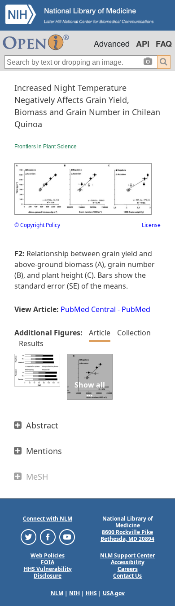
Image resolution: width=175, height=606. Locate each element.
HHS (91, 593)
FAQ (164, 43)
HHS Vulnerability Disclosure (48, 572)
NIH (74, 593)
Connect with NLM (47, 518)
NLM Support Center (127, 555)
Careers (128, 569)
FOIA (47, 562)
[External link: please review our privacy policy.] (28, 536)
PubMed (136, 309)
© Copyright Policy (37, 225)
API (142, 43)
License (151, 225)
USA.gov (114, 593)
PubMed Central (88, 309)
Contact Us (127, 575)
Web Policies (48, 555)
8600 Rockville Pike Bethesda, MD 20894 (127, 535)
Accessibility (127, 562)
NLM (57, 593)
